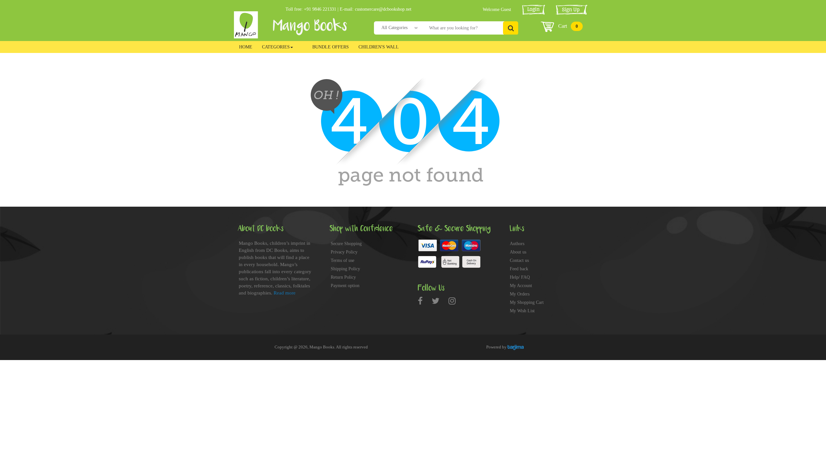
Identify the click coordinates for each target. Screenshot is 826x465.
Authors (517, 243)
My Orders (519, 294)
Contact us (519, 260)
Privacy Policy (344, 252)
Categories (276, 47)
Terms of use (342, 260)
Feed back (519, 268)
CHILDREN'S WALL (378, 47)
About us (518, 252)
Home (245, 47)
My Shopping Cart (527, 302)
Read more (285, 292)
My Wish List (522, 310)
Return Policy (343, 277)
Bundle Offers (330, 47)
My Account (521, 285)
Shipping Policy (345, 268)
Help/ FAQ (520, 277)
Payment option (345, 285)
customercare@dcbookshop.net (383, 9)
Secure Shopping (346, 243)
